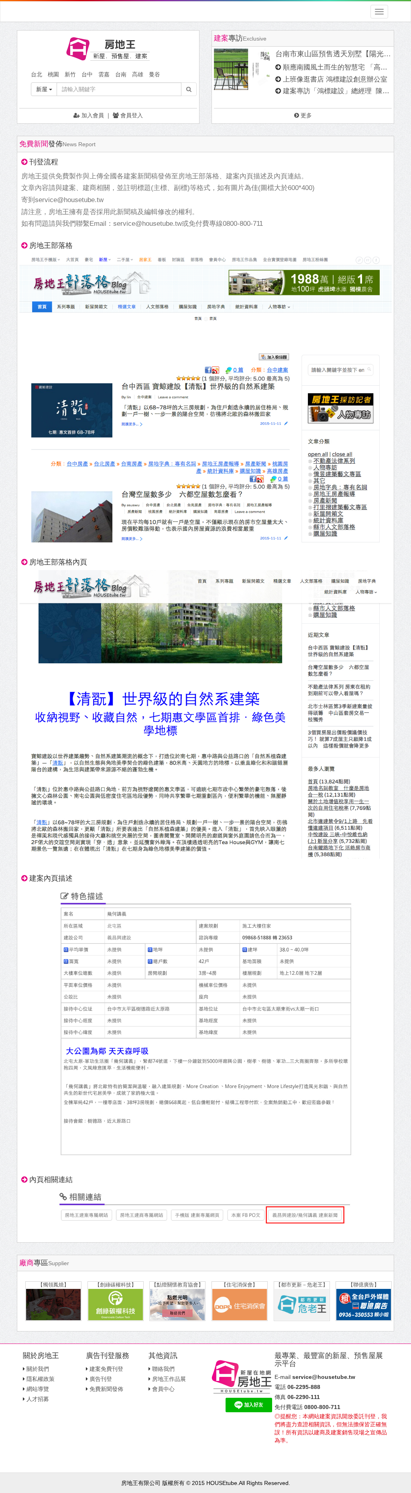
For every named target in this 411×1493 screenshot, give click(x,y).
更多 (305, 115)
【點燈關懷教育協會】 (177, 1285)
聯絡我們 (163, 1369)
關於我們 (37, 1369)
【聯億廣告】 (363, 1285)
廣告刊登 (101, 1379)
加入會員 (92, 115)
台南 (120, 74)
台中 (87, 74)
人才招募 (37, 1399)
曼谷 (154, 74)
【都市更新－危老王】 (302, 1285)
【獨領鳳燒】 (53, 1285)
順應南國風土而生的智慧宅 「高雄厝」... (345, 67)
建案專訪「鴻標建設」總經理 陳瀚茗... (342, 90)
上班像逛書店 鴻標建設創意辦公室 (335, 79)
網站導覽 (37, 1389)
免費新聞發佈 (106, 1389)
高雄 (137, 74)
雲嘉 (104, 74)
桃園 (53, 74)
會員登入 (131, 115)
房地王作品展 (169, 1379)
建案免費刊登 (106, 1369)
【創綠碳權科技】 (115, 1285)
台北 (36, 74)
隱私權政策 (40, 1379)
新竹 (70, 74)
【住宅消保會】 (239, 1285)
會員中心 (163, 1389)
